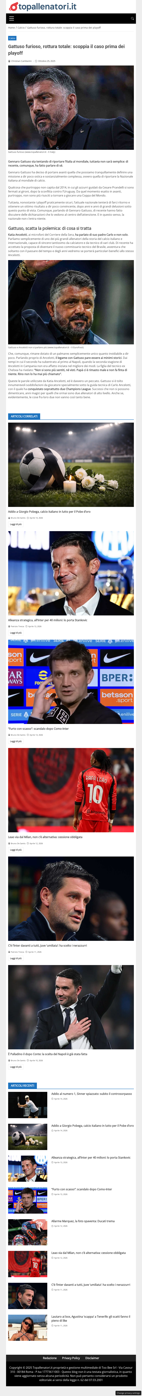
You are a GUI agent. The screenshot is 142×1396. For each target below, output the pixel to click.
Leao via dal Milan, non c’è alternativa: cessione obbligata (45, 837)
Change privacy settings (128, 1392)
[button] (132, 19)
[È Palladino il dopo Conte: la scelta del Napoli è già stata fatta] (71, 1007)
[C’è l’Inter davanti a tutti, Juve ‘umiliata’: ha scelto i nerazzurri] (71, 899)
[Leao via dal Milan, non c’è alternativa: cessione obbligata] (71, 790)
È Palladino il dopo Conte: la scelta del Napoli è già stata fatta (47, 1054)
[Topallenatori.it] (42, 6)
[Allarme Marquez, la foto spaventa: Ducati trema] (27, 1232)
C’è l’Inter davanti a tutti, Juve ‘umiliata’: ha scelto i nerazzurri (47, 945)
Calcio (12, 38)
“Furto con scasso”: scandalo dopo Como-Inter (38, 729)
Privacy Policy (71, 1358)
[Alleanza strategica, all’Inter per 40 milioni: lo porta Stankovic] (71, 573)
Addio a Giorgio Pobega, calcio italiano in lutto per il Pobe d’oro (49, 512)
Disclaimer (92, 1358)
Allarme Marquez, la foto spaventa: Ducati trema (83, 1221)
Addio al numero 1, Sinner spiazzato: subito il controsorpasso (91, 1094)
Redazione (50, 1358)
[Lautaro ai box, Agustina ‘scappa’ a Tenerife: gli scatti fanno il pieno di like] (27, 1328)
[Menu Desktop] (11, 18)
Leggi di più (16, 524)
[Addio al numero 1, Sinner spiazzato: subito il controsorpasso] (27, 1105)
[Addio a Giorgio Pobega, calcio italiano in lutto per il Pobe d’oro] (71, 465)
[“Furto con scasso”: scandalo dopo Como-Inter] (71, 682)
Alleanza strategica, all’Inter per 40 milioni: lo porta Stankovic (47, 620)
